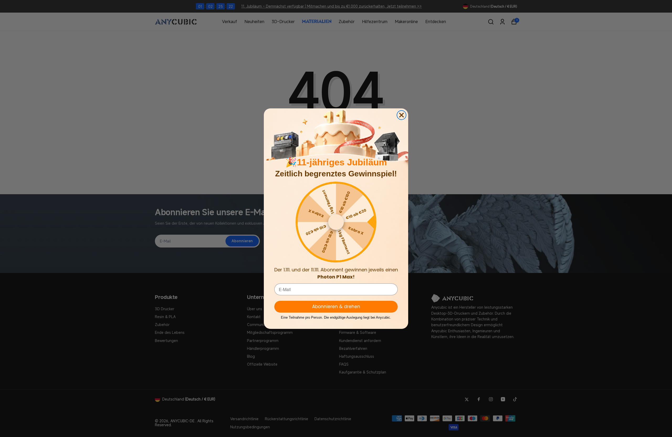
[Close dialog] (401, 115)
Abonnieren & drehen (336, 306)
